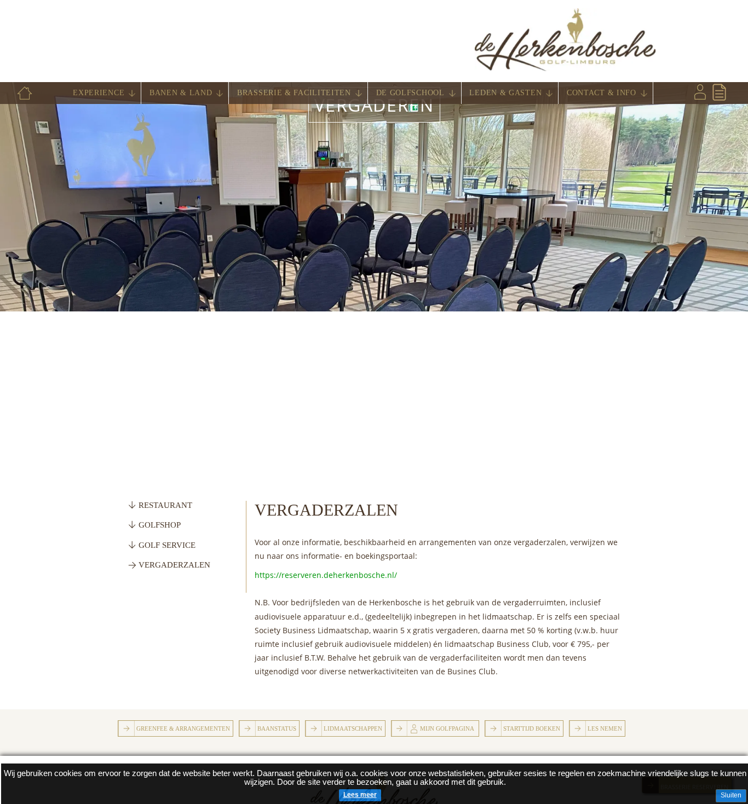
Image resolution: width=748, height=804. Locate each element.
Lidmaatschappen (353, 728)
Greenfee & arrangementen (183, 728)
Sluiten (731, 795)
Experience (98, 93)
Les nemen (605, 728)
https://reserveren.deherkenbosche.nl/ (326, 575)
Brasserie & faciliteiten (294, 93)
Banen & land (180, 93)
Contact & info (601, 93)
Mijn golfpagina (447, 728)
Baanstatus (276, 728)
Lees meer (360, 795)
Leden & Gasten (505, 93)
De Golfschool (410, 93)
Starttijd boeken (531, 728)
